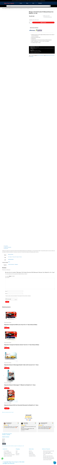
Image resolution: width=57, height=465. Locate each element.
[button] (1, 3)
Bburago (32, 56)
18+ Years (20, 256)
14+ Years (9, 256)
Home (21, 3)
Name (6, 291)
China (9, 261)
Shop (27, 3)
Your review (7, 277)
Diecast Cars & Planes (7, 8)
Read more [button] (22, 430)
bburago (47, 55)
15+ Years (13, 256)
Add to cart (43, 22)
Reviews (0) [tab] (6, 248)
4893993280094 (10, 259)
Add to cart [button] (7, 368)
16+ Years (16, 256)
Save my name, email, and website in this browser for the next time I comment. (18, 295)
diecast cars (50, 55)
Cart (33, 3)
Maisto (12, 254)
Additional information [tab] (7, 247)
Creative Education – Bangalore (13, 264)
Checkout (40, 3)
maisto (53, 55)
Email (6, 293)
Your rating (7, 276)
